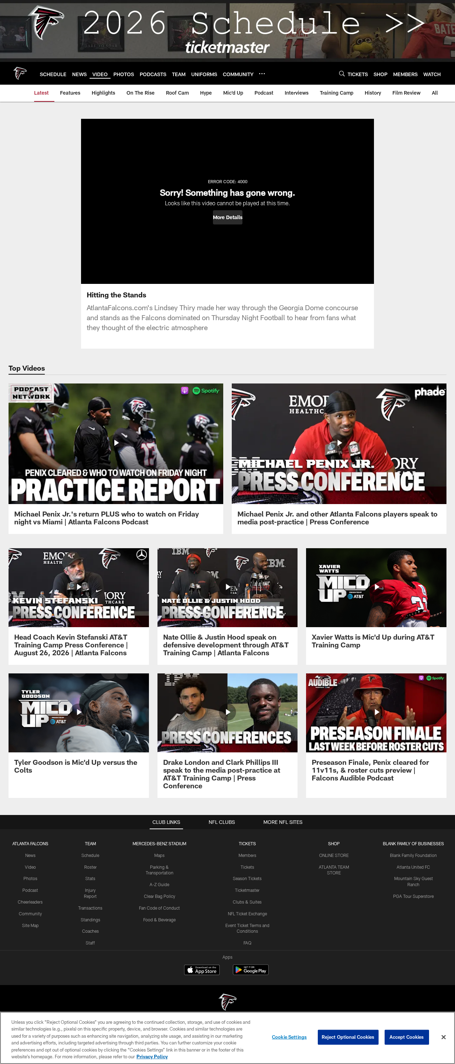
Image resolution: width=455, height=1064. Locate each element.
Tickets (247, 866)
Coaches (90, 930)
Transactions (90, 907)
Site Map (30, 925)
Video (30, 866)
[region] (227, 1038)
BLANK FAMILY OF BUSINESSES (413, 843)
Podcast (30, 890)
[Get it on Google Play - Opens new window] (251, 973)
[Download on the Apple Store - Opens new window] (202, 971)
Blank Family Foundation (413, 855)
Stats (90, 878)
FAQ (247, 942)
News (30, 855)
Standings (90, 919)
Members (247, 855)
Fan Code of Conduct (159, 907)
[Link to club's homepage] (19, 73)
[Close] (443, 1037)
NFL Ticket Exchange (247, 913)
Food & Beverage (159, 919)
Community (30, 913)
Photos (30, 878)
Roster (90, 866)
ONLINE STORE (334, 855)
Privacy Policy (152, 1056)
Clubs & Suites (247, 901)
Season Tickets (247, 878)
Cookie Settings (289, 1037)
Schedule (90, 855)
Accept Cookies (407, 1037)
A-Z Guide (159, 884)
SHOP (334, 843)
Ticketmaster (247, 890)
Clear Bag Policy (159, 896)
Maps (159, 855)
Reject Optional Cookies (348, 1037)
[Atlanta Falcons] (227, 1003)
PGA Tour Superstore (413, 896)
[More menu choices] (262, 73)
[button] (227, 217)
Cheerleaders (30, 901)
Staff (90, 942)
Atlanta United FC (413, 866)
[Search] (342, 73)
